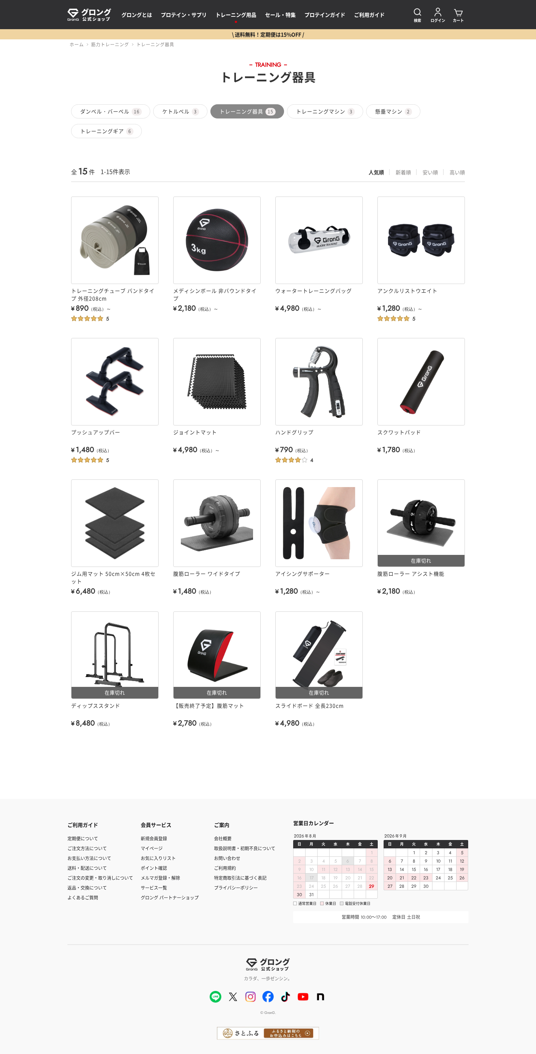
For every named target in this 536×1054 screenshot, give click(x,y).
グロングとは (136, 14)
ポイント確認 (154, 868)
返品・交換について (87, 887)
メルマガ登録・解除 (160, 878)
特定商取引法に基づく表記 (240, 878)
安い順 (430, 172)
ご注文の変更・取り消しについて (100, 878)
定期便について (82, 838)
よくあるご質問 (82, 897)
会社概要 (223, 838)
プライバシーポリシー (236, 887)
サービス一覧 (154, 887)
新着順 (403, 172)
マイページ (152, 848)
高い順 (457, 172)
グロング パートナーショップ (170, 897)
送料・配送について (87, 868)
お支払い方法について (89, 858)
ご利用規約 (225, 868)
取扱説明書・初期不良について (244, 848)
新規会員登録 (154, 838)
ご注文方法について (87, 848)
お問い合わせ (227, 858)
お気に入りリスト (158, 858)
